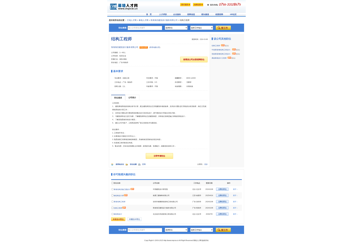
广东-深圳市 (196, 202)
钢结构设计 (118, 214)
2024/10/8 (209, 189)
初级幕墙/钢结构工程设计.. (221, 54)
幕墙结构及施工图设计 (122, 189)
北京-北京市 (196, 189)
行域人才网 (132, 20)
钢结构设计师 (119, 196)
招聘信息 (191, 14)
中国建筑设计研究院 (160, 189)
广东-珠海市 (196, 208)
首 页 (149, 14)
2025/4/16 (209, 195)
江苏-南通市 (196, 195)
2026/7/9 (209, 214)
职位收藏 (133, 164)
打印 (144, 164)
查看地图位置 (155, 47)
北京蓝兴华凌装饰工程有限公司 (164, 214)
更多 (206, 164)
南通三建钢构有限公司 (161, 195)
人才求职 (163, 14)
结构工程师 (216, 46)
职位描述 (118, 98)
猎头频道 (205, 14)
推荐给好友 (120, 164)
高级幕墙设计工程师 (219, 58)
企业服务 (177, 14)
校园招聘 (219, 14)
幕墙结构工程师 (119, 202)
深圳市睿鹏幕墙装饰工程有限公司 (165, 202)
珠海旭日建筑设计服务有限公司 (164, 20)
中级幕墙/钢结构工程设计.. (221, 50)
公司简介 (132, 97)
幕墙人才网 (143, 20)
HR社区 (233, 14)
